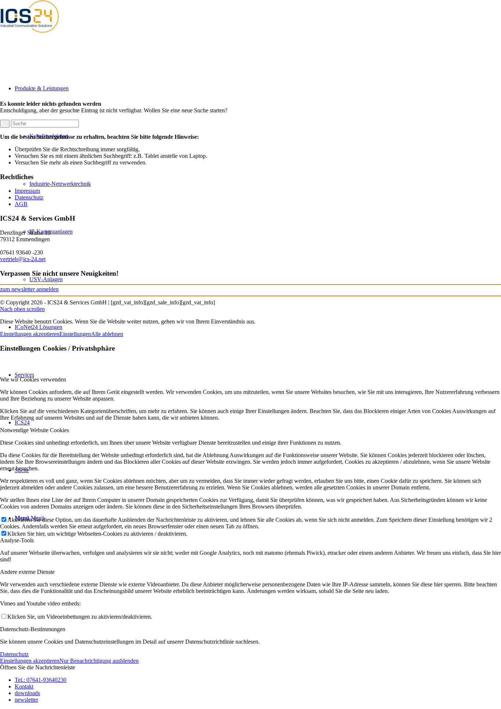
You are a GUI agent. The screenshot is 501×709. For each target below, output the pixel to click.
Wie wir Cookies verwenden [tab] (33, 379)
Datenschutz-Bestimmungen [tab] (32, 629)
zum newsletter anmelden (29, 289)
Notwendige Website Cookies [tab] (34, 430)
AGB (21, 204)
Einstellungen (75, 334)
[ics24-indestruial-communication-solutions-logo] (36, 35)
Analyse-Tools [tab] (17, 540)
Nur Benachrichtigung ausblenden (99, 661)
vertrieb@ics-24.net (22, 259)
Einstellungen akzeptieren (29, 334)
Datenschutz (29, 197)
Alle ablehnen (107, 334)
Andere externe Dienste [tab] (27, 572)
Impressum (27, 191)
